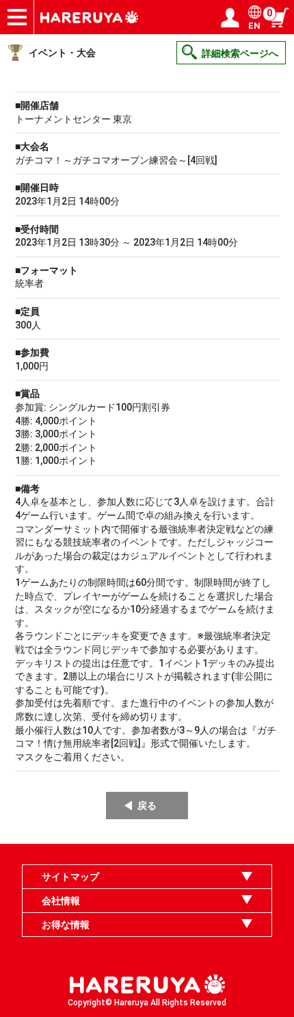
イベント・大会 (62, 52)
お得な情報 (66, 924)
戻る (147, 805)
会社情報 (61, 900)
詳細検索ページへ (240, 53)
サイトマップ (70, 876)
